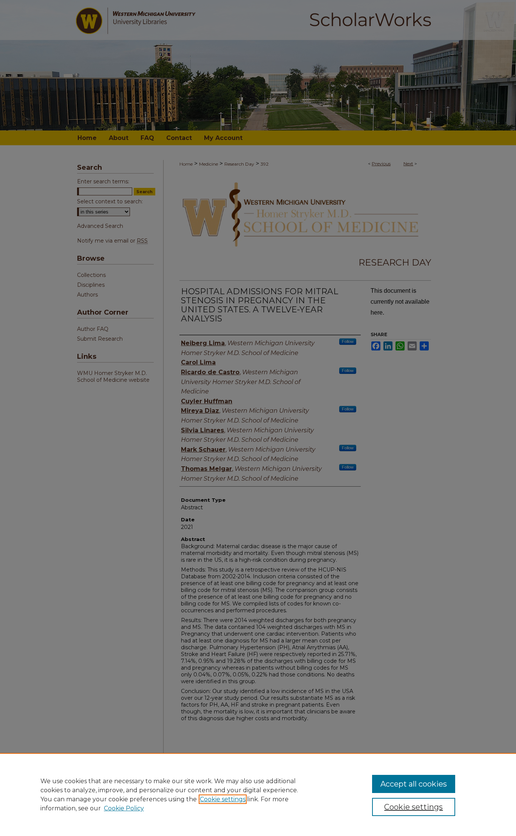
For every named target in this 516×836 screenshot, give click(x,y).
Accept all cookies (413, 783)
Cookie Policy (124, 808)
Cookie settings (223, 799)
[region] (258, 794)
